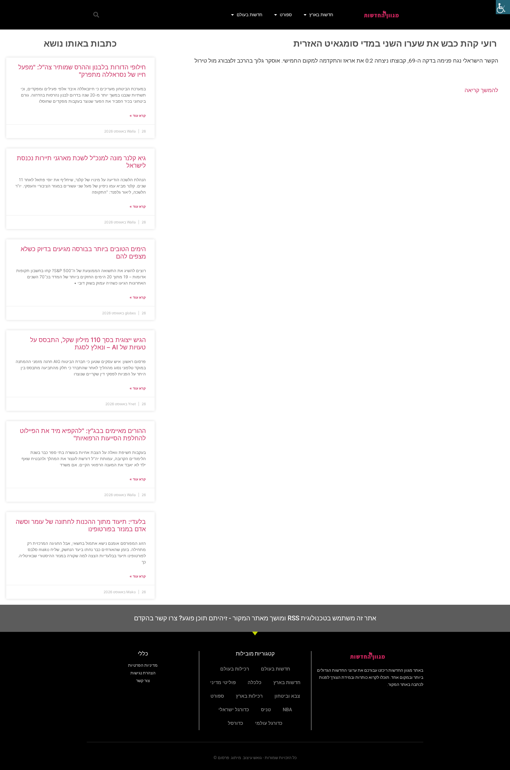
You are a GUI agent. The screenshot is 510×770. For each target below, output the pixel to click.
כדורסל (235, 723)
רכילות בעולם (234, 669)
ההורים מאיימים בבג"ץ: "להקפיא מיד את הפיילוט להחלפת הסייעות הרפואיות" (83, 434)
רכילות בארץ (249, 696)
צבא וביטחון (287, 696)
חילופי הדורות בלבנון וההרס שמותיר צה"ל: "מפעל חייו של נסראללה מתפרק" (82, 70)
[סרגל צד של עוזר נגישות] (503, 7)
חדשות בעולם (249, 14)
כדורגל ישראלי (233, 709)
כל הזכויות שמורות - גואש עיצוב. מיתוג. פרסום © (255, 757)
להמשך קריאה (481, 90)
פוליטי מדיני (223, 682)
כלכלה (254, 682)
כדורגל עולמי (268, 723)
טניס (266, 709)
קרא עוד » (138, 115)
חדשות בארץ (321, 14)
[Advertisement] (332, 146)
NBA (287, 709)
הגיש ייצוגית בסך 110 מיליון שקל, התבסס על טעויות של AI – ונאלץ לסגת (88, 343)
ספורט (286, 14)
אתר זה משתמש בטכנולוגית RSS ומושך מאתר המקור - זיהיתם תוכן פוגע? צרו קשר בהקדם (255, 618)
